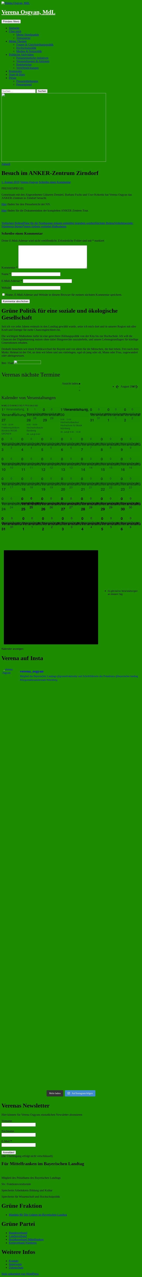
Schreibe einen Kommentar (55, 182)
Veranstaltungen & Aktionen (32, 61)
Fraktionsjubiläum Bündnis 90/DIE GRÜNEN (10, 430)
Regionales (15, 71)
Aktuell (5, 164)
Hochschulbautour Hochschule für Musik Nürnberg (71, 425)
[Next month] (137, 387)
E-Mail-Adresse (11, 280)
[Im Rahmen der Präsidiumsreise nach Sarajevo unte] (106, 987)
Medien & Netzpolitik (29, 51)
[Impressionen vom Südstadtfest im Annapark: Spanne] (35, 947)
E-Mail (6, 1141)
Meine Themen (18, 41)
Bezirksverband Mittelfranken (26, 1239)
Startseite (14, 28)
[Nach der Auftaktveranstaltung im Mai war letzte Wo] (35, 1028)
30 (62, 414)
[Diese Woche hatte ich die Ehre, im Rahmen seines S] (35, 827)
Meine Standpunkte (27, 34)
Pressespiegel (24, 84)
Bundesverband (18, 1232)
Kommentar (9, 267)
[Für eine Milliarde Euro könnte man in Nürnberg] (106, 1068)
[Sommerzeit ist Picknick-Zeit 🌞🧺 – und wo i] (35, 746)
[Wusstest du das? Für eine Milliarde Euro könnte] (35, 1068)
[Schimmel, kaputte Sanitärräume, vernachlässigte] (35, 907)
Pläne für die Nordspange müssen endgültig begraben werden (48, 223)
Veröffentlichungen (27, 67)
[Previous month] (117, 387)
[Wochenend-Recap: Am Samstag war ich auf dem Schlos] (106, 1028)
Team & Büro (17, 74)
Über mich (15, 31)
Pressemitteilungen (27, 81)
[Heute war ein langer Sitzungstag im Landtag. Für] (106, 907)
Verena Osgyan (29, 182)
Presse (12, 77)
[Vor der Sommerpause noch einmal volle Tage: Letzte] (106, 786)
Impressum (15, 1264)
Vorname (6, 1120)
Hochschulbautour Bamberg (36, 429)
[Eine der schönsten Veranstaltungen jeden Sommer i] (106, 867)
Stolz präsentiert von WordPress (20, 1273)
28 (29, 420)
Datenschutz (16, 1267)
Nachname (7, 1131)
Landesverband (18, 1236)
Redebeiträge (24, 64)
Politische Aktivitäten (21, 54)
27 (3, 420)
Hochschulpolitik (26, 47)
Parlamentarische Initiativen (32, 57)
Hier (4, 204)
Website (6, 287)
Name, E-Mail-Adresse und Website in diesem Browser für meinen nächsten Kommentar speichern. (64, 294)
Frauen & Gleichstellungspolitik (34, 44)
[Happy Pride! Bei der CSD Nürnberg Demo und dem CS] (35, 786)
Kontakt (13, 1260)
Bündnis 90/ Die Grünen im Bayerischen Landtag (38, 1214)
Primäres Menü (11, 21)
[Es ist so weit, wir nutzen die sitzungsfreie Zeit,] (106, 746)
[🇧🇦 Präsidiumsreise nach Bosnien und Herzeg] (35, 987)
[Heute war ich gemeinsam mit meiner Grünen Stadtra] (106, 827)
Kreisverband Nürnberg (23, 1242)
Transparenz (23, 38)
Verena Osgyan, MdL (28, 12)
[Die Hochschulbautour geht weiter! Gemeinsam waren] (106, 706)
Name (6, 274)
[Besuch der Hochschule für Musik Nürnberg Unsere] (35, 706)
